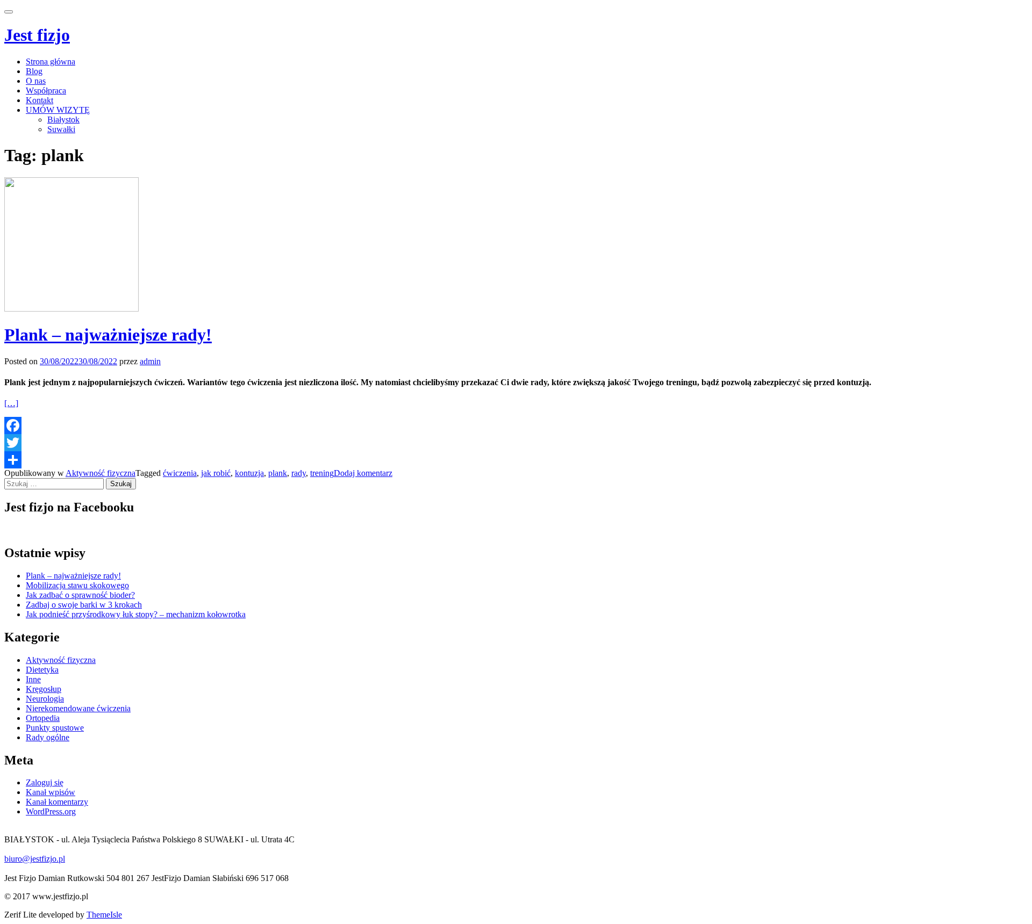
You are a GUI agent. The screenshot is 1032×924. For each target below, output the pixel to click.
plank (277, 473)
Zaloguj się (44, 782)
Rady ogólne (47, 737)
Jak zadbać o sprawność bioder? (80, 595)
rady (298, 473)
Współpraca (46, 90)
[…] (11, 403)
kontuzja (249, 473)
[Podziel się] (516, 459)
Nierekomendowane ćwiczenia (78, 708)
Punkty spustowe (55, 727)
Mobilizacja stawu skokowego (77, 585)
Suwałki (61, 129)
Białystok (63, 119)
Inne (33, 679)
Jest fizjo (37, 35)
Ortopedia (43, 718)
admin (150, 361)
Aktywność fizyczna (100, 473)
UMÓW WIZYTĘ (58, 109)
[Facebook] (516, 425)
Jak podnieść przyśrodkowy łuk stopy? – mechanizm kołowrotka (136, 614)
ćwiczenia (180, 473)
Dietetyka (42, 669)
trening (322, 473)
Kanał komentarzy (57, 801)
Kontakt (39, 100)
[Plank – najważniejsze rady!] (71, 308)
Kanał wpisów (50, 792)
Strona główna (50, 61)
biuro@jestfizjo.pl (34, 858)
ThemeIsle (104, 914)
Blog (34, 71)
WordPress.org (51, 811)
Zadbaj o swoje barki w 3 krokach (84, 604)
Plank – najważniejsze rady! (108, 334)
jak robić (216, 473)
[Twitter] (516, 442)
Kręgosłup (43, 689)
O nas (36, 80)
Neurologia (45, 698)
